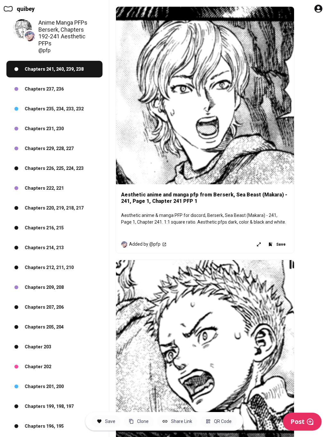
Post (298, 421)
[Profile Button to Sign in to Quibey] (318, 8)
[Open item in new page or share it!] (259, 244)
